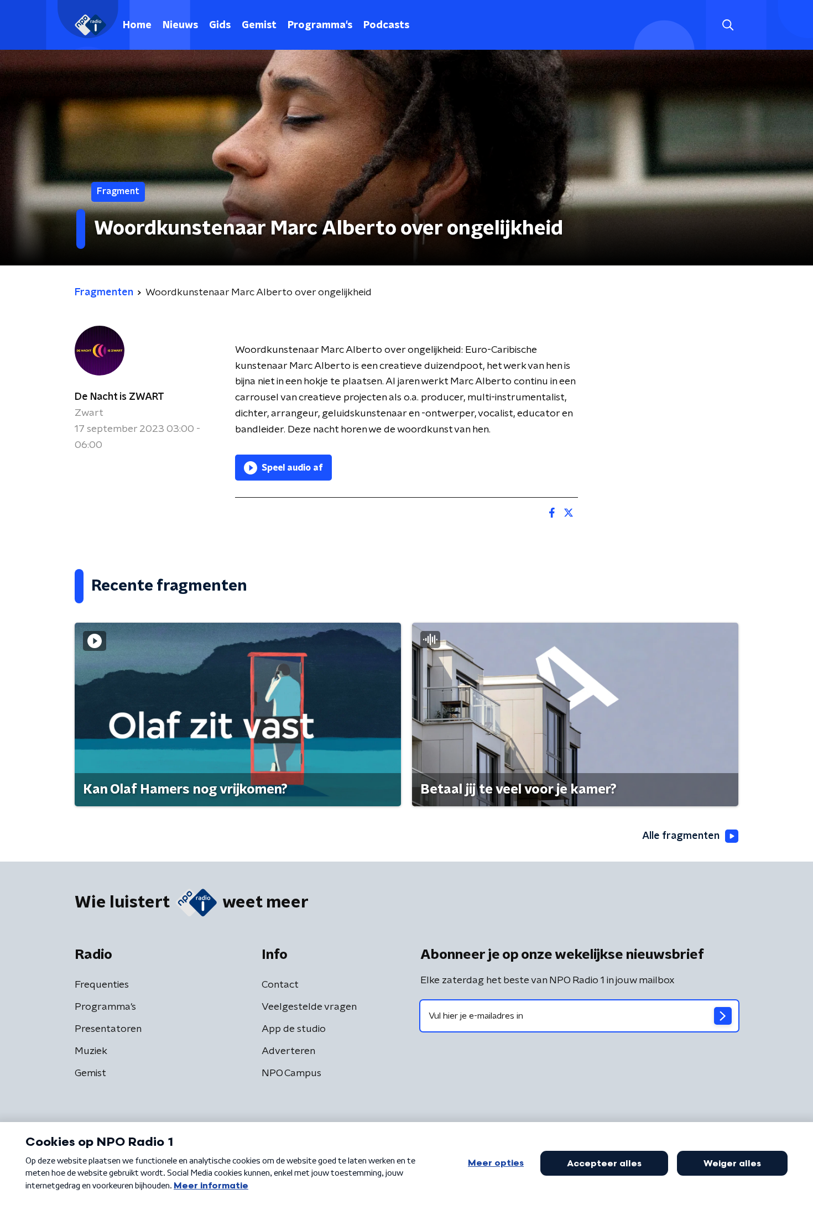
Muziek (91, 1051)
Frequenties (102, 985)
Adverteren (288, 1051)
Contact (280, 985)
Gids (220, 25)
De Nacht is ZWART (119, 397)
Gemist (259, 25)
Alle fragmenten (681, 836)
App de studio (294, 1029)
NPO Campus (291, 1073)
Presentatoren (108, 1029)
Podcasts (386, 25)
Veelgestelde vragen (309, 1007)
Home (137, 25)
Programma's (320, 25)
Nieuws (180, 25)
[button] (727, 25)
